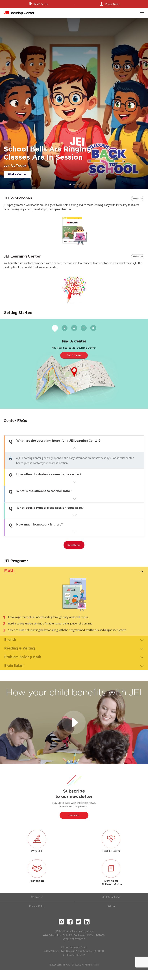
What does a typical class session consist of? (50, 508)
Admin (111, 906)
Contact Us (37, 897)
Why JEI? (37, 851)
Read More (74, 545)
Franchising (37, 881)
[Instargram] (61, 921)
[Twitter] (78, 921)
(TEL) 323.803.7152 (74, 955)
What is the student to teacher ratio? (43, 491)
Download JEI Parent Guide (111, 883)
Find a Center (17, 174)
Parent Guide (112, 4)
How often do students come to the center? (48, 474)
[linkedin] (87, 921)
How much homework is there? (39, 524)
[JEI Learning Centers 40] (19, 13)
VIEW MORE (138, 198)
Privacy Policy (37, 906)
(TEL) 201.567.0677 (74, 939)
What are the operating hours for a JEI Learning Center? (58, 441)
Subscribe (74, 815)
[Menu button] (142, 13)
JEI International (111, 897)
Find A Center (41, 4)
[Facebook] (70, 921)
